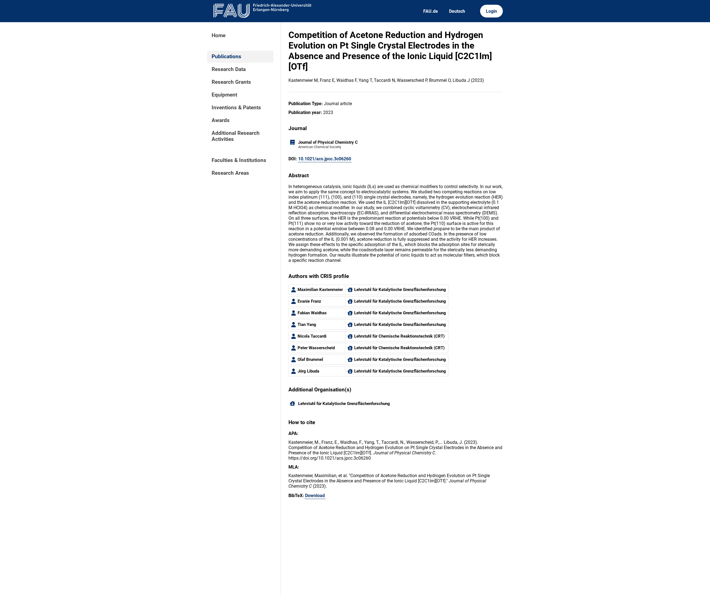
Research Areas (230, 173)
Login (491, 11)
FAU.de (430, 11)
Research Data (229, 69)
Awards (221, 120)
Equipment (224, 95)
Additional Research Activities (236, 136)
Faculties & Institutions (239, 160)
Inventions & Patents (236, 108)
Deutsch (457, 11)
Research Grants (231, 82)
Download (315, 495)
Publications (226, 57)
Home (218, 35)
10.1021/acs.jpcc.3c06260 (324, 158)
